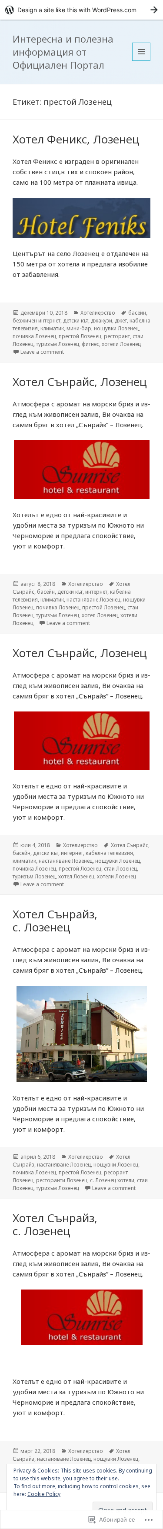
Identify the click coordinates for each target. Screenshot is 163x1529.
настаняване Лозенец (93, 599)
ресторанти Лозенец (61, 1180)
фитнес (90, 344)
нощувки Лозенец (116, 328)
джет (121, 320)
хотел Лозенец (100, 615)
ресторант (117, 336)
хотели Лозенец (121, 344)
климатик (52, 328)
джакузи (101, 320)
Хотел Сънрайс (129, 845)
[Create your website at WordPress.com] (81, 10)
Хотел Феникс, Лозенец (76, 139)
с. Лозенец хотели (112, 1180)
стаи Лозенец (120, 868)
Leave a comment (42, 352)
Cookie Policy (43, 1494)
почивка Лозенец (34, 336)
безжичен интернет (36, 320)
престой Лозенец (80, 336)
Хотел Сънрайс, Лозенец (80, 381)
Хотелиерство (97, 312)
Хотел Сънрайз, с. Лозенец (55, 920)
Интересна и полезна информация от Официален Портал (63, 51)
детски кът (75, 320)
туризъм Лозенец (57, 344)
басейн (137, 312)
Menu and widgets (141, 60)
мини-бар (79, 328)
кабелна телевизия (109, 853)
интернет (96, 591)
